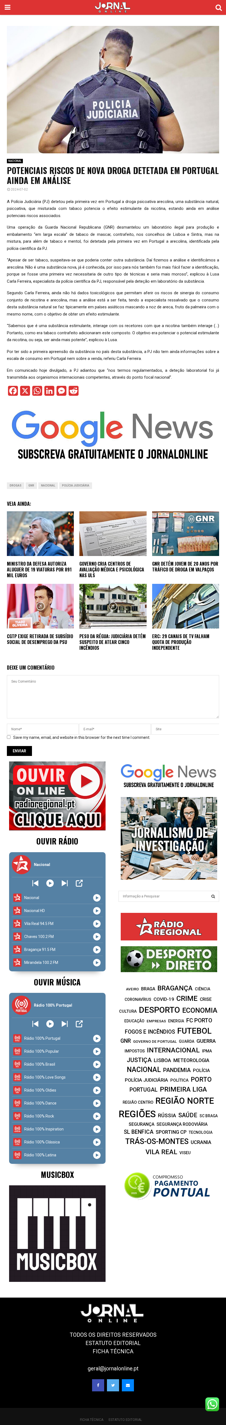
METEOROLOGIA (191, 1060)
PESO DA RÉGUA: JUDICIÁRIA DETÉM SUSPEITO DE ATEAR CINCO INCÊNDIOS (112, 642)
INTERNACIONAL (173, 1050)
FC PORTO (199, 1020)
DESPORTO (159, 1010)
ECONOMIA (199, 1010)
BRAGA (148, 988)
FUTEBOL (194, 1031)
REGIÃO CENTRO (138, 1102)
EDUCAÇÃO (134, 1021)
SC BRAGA (209, 1116)
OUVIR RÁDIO (57, 841)
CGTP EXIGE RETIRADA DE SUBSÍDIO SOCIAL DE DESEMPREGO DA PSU (40, 639)
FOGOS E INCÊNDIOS (150, 1032)
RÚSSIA (167, 1115)
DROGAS (15, 485)
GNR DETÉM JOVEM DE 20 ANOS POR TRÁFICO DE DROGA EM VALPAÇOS (185, 566)
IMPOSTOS (135, 1051)
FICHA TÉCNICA (113, 1351)
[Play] (50, 883)
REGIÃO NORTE (184, 1101)
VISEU (185, 1152)
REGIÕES (137, 1114)
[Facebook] (98, 1385)
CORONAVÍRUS (138, 999)
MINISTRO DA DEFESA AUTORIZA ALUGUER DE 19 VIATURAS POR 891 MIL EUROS (39, 569)
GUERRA (206, 1041)
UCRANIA (201, 1142)
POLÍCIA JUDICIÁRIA (75, 485)
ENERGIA (176, 1021)
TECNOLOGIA (200, 1132)
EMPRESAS (156, 1021)
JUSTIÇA (139, 1060)
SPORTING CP (171, 1132)
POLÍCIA (201, 1070)
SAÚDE (187, 1115)
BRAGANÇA (175, 988)
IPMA (207, 1051)
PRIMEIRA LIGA (183, 1089)
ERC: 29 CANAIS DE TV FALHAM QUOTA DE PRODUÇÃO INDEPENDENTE (180, 642)
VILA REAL (161, 1152)
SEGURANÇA (141, 1124)
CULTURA (128, 1011)
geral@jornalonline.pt (113, 1368)
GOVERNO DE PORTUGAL (155, 1041)
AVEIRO (132, 989)
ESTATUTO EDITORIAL (113, 1343)
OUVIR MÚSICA (57, 982)
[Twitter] (113, 1385)
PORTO (201, 1079)
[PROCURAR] (213, 896)
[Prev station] (64, 883)
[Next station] (35, 883)
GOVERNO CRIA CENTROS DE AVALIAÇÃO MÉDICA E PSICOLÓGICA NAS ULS (111, 569)
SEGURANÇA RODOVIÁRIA (182, 1124)
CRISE (206, 999)
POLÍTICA (179, 1080)
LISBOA (162, 1060)
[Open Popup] (79, 883)
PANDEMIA (177, 1070)
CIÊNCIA (202, 989)
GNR (31, 485)
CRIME (187, 998)
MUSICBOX (57, 1174)
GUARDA (186, 1041)
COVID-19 (164, 999)
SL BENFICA (139, 1132)
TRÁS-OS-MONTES (157, 1141)
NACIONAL (14, 160)
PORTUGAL (144, 1089)
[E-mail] (128, 1385)
